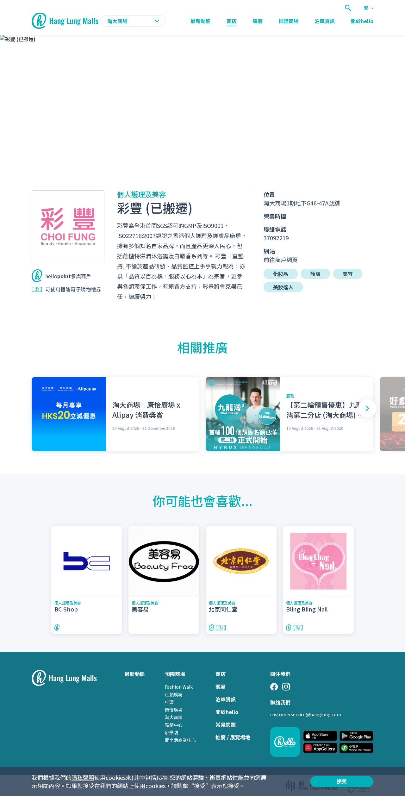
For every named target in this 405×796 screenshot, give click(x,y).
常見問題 (225, 724)
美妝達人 (283, 287)
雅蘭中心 (174, 725)
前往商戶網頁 (281, 259)
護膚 (315, 274)
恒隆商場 (288, 21)
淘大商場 (174, 717)
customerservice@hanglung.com (305, 714)
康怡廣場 (174, 709)
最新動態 (200, 21)
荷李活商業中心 (180, 740)
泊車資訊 (325, 21)
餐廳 (257, 21)
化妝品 (280, 274)
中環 (169, 702)
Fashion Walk (179, 687)
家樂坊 (171, 732)
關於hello (362, 21)
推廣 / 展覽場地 (232, 737)
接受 (342, 781)
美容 (348, 274)
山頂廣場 (174, 694)
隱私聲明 (83, 777)
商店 (232, 21)
